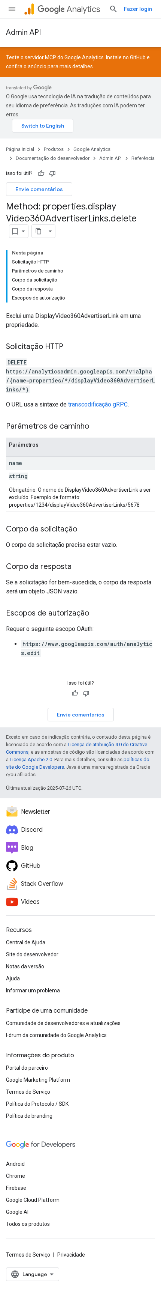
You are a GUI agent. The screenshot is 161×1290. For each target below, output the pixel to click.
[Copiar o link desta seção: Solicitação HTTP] (70, 347)
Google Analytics (91, 149)
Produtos (54, 149)
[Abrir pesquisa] (113, 9)
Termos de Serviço (28, 1092)
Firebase (16, 1188)
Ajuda (13, 978)
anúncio (37, 66)
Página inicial (20, 149)
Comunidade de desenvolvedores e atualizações (63, 1023)
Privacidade (71, 1255)
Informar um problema (33, 990)
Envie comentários (39, 189)
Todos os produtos (28, 1224)
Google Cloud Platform (33, 1200)
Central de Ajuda (25, 942)
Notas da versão (25, 966)
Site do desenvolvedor (32, 954)
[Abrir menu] (11, 9)
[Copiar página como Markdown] (38, 231)
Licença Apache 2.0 (31, 759)
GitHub (138, 57)
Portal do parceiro (27, 1068)
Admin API (23, 32)
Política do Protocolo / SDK (37, 1104)
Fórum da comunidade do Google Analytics (56, 1035)
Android (15, 1164)
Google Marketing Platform (38, 1080)
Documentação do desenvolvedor (52, 158)
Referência (143, 158)
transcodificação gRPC (98, 404)
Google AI (17, 1212)
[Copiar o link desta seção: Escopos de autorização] (96, 613)
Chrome (15, 1176)
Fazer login (138, 9)
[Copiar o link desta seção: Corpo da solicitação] (84, 529)
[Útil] (41, 173)
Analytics (83, 9)
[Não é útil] (52, 173)
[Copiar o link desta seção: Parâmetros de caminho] (96, 426)
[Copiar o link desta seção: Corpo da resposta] (79, 567)
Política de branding (29, 1116)
